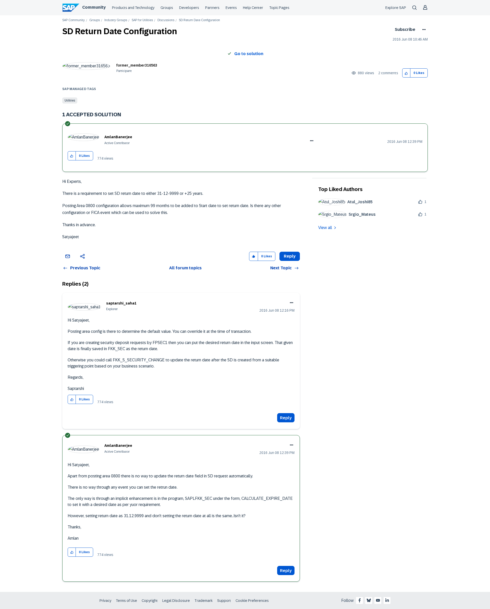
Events (231, 8)
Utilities (70, 100)
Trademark (203, 601)
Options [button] (423, 30)
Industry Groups (115, 20)
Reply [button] (290, 256)
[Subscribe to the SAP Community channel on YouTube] (378, 600)
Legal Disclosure (176, 601)
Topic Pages (279, 8)
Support (224, 601)
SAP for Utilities (142, 20)
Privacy (105, 601)
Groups (167, 8)
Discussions (165, 20)
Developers (189, 8)
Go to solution (248, 54)
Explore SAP (395, 8)
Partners (212, 8)
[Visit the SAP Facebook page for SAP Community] (360, 600)
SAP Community (73, 20)
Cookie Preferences (252, 601)
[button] (406, 73)
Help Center (253, 8)
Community (94, 7)
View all (325, 227)
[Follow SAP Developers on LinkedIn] (387, 600)
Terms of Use (126, 601)
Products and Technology (133, 8)
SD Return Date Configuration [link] (199, 20)
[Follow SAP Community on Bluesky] (369, 600)
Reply (286, 418)
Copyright (150, 601)
